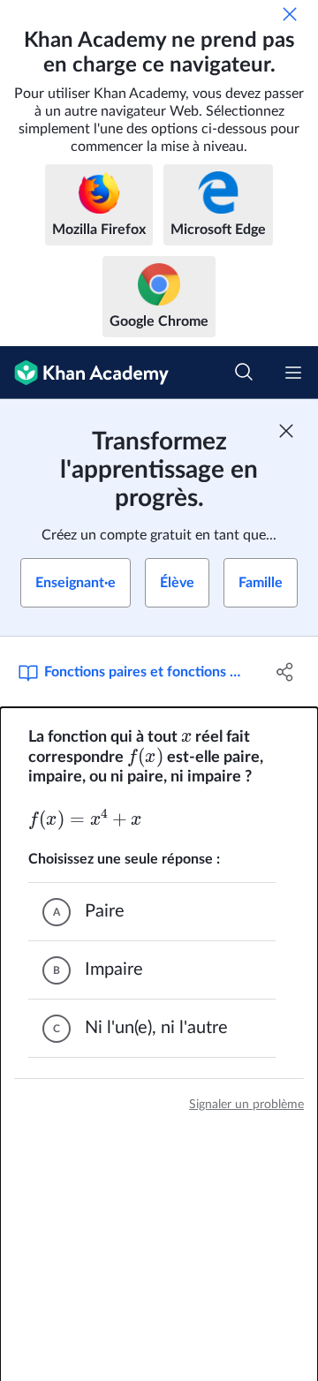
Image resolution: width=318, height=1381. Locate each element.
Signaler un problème (246, 1104)
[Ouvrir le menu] (293, 372)
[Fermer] (290, 14)
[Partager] (285, 672)
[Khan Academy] (84, 372)
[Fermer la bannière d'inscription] (286, 431)
